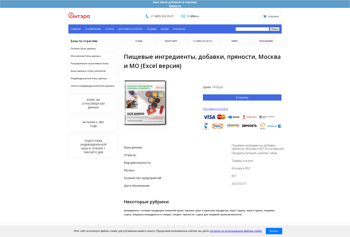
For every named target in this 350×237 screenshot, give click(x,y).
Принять (274, 231)
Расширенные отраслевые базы (90, 63)
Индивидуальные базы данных (89, 78)
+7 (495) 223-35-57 (162, 16)
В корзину (242, 97)
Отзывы (151, 29)
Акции (165, 29)
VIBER (234, 41)
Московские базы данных (86, 56)
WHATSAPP (171, 41)
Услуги (109, 29)
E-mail (139, 41)
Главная (76, 29)
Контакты (179, 29)
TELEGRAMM (266, 41)
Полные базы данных (83, 48)
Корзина (273, 16)
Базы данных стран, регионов (88, 71)
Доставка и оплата (130, 29)
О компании (93, 29)
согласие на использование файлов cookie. (236, 230)
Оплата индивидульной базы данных (93, 85)
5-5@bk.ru (193, 16)
